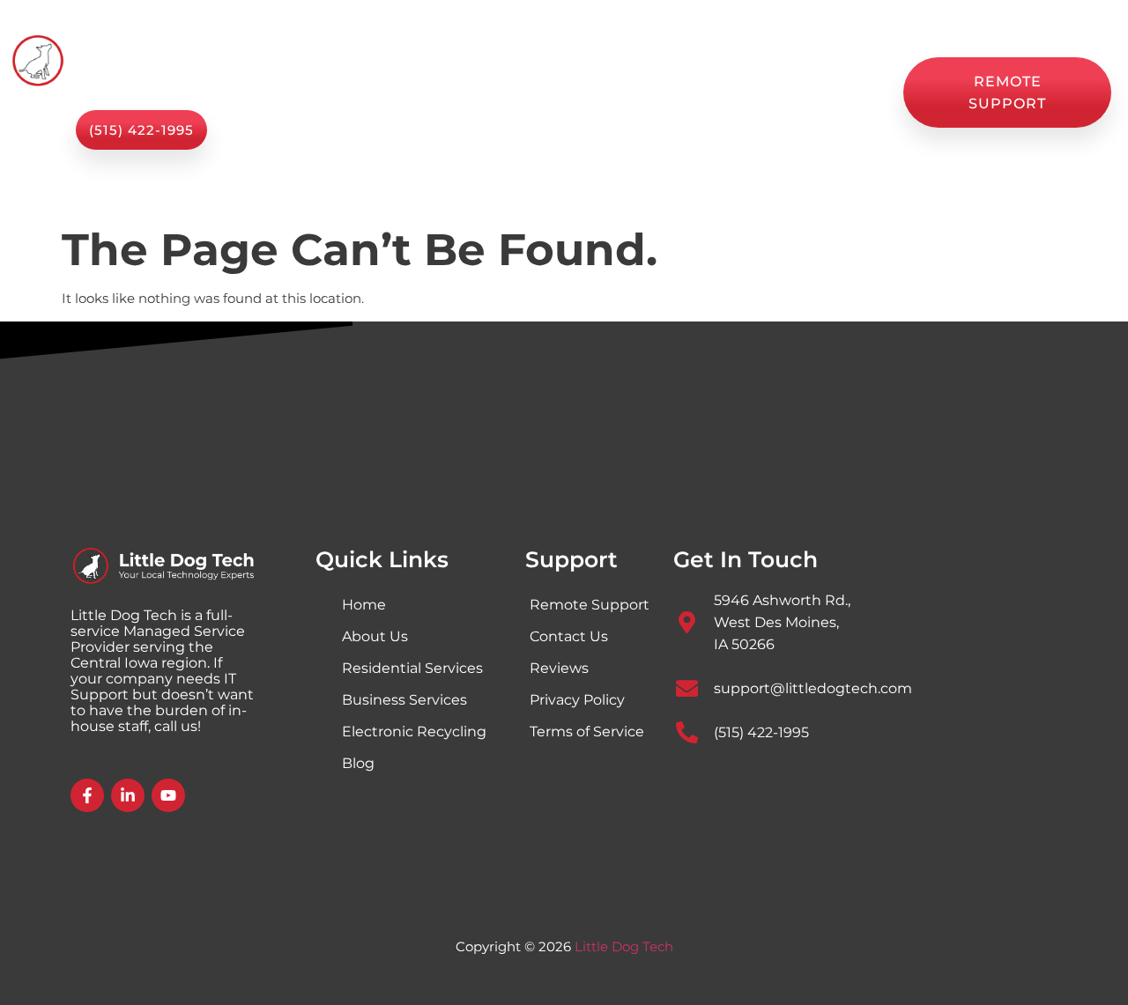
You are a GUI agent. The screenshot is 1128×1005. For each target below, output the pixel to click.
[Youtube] (168, 795)
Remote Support (589, 604)
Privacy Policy (577, 699)
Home (352, 73)
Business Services (404, 699)
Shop (649, 73)
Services (439, 73)
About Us (561, 73)
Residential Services (412, 668)
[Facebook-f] (87, 795)
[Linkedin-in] (128, 795)
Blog (719, 73)
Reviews (800, 73)
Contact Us (596, 112)
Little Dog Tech (624, 946)
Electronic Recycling (414, 731)
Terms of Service (587, 731)
